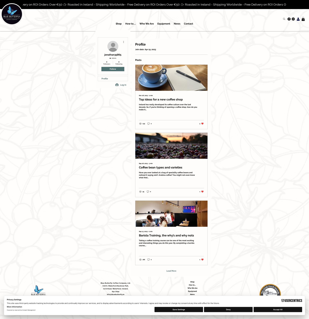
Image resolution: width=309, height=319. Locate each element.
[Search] (284, 18)
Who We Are (192, 288)
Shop (192, 282)
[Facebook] (289, 19)
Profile (105, 78)
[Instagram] (293, 19)
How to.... (192, 285)
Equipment (192, 291)
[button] (303, 19)
